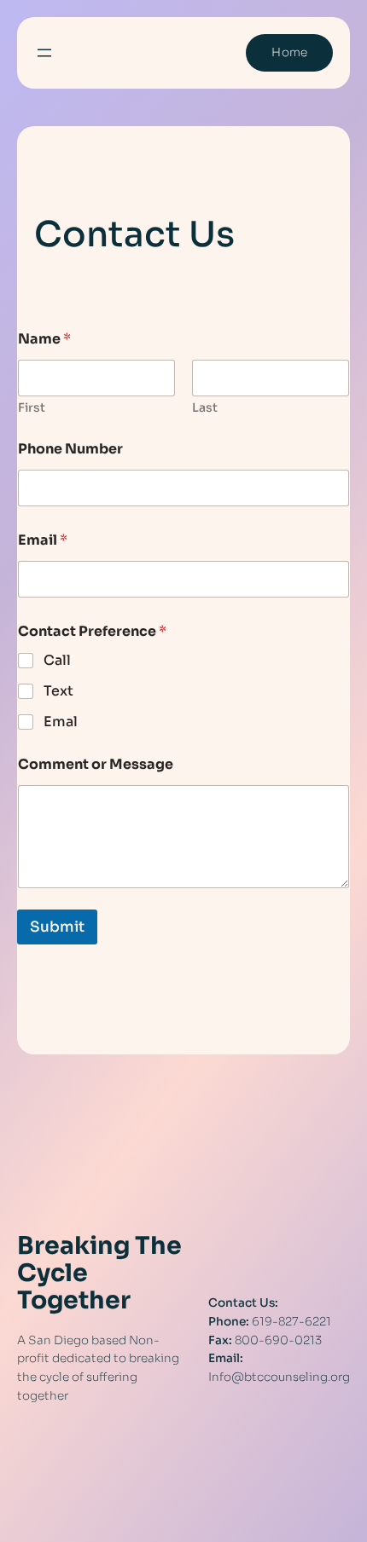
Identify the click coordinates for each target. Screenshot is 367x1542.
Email (42, 540)
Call (57, 660)
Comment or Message (95, 764)
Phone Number (70, 449)
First (31, 408)
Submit (57, 927)
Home (289, 52)
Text (58, 691)
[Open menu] (44, 53)
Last (205, 408)
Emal (61, 722)
